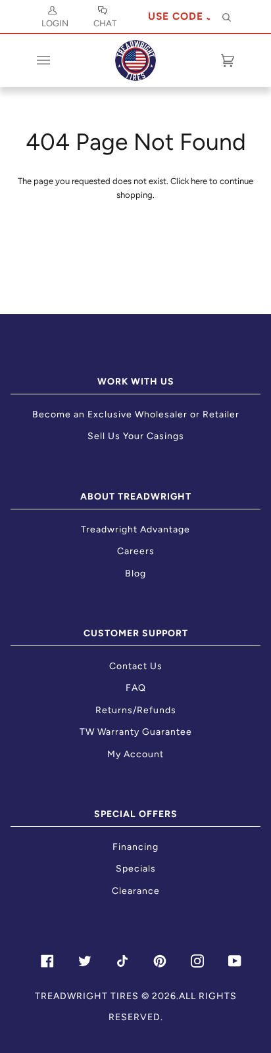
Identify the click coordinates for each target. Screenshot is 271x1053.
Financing (135, 847)
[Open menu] (56, 60)
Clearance (136, 891)
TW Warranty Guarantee (136, 731)
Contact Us (135, 666)
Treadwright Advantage (135, 529)
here (199, 181)
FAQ (136, 687)
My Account (135, 754)
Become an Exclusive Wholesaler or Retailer (135, 414)
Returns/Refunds (135, 710)
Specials (136, 868)
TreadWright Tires (87, 996)
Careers (136, 551)
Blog (135, 573)
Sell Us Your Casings (135, 436)
